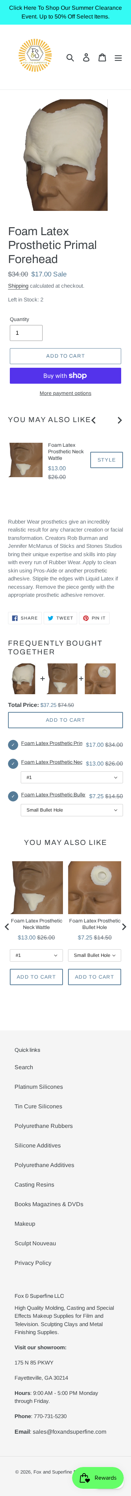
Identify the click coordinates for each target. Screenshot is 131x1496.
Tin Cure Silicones (38, 1106)
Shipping (18, 286)
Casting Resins (34, 1185)
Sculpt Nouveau (35, 1243)
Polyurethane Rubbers (44, 1126)
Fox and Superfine (52, 1472)
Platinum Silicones (39, 1087)
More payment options (65, 393)
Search (24, 1067)
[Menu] (118, 57)
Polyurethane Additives (44, 1165)
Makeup (25, 1224)
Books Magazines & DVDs (49, 1204)
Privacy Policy (33, 1263)
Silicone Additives (38, 1145)
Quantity (19, 319)
